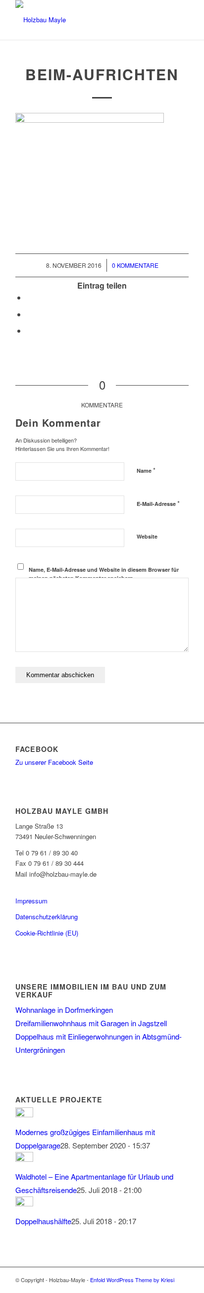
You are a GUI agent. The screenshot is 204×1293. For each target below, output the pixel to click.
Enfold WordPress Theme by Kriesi (132, 1280)
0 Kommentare (135, 265)
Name (146, 470)
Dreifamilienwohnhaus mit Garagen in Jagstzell (91, 1023)
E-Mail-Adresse (158, 503)
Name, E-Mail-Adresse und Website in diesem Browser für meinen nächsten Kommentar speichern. (104, 574)
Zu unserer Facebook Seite (54, 762)
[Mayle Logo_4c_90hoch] (84, 20)
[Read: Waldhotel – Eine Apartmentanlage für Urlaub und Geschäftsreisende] (24, 1158)
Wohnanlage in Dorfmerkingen (64, 1009)
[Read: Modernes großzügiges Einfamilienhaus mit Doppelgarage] (24, 1114)
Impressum (31, 900)
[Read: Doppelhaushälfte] (24, 1203)
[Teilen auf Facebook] (29, 297)
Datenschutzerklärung (46, 916)
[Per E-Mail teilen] (29, 330)
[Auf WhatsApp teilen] (29, 314)
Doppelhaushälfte (43, 1221)
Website (147, 536)
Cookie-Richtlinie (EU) (46, 933)
